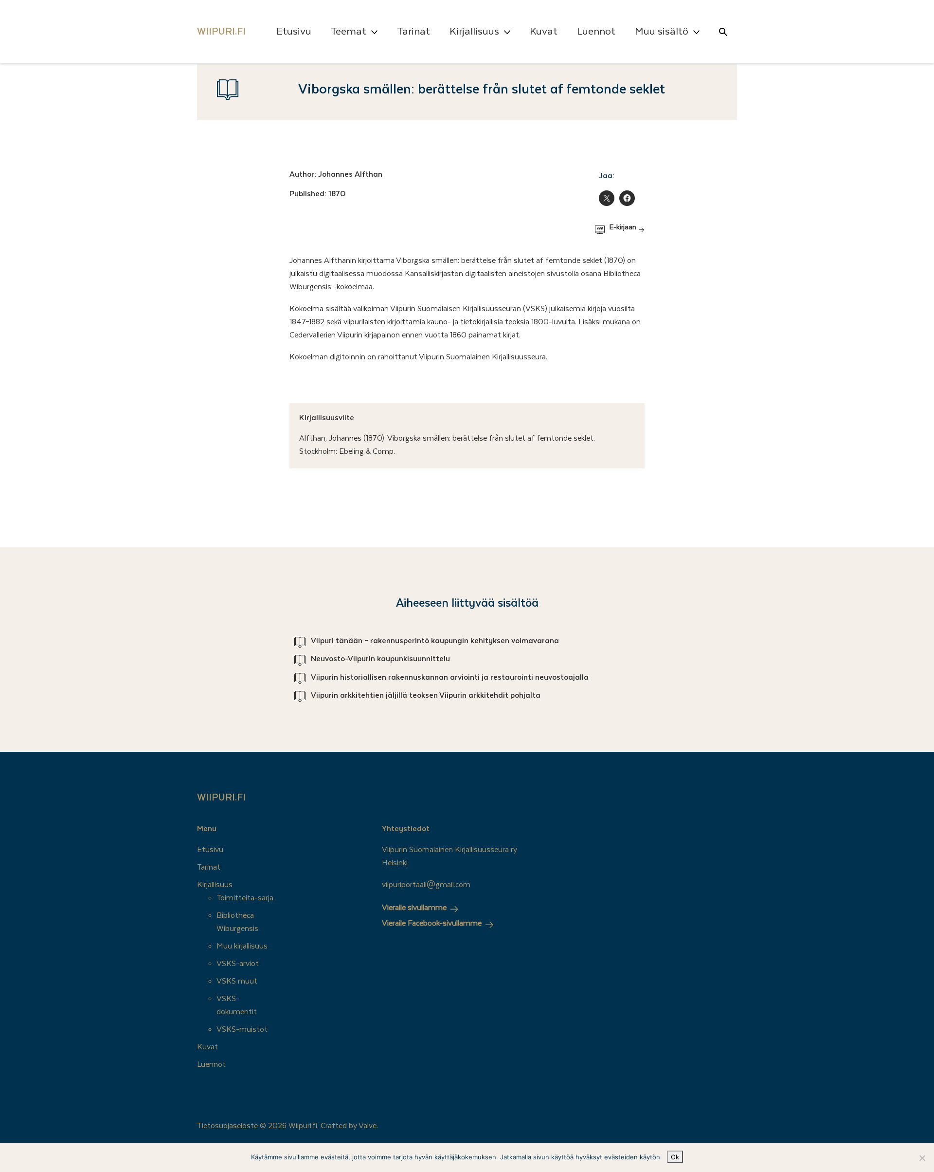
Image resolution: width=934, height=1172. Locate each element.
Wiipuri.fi (221, 797)
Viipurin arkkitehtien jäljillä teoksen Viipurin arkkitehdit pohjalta (425, 695)
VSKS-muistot (242, 1029)
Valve (368, 1125)
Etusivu (293, 31)
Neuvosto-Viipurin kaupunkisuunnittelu (380, 658)
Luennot (596, 31)
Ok (675, 1157)
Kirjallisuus (474, 31)
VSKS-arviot (237, 963)
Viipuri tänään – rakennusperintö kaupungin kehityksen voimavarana (435, 640)
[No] (922, 1158)
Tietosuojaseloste (227, 1125)
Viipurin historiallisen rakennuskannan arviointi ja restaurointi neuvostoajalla (450, 677)
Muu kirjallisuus (242, 946)
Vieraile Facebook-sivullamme (432, 923)
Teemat (348, 31)
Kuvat (543, 31)
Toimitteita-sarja (244, 897)
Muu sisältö (661, 31)
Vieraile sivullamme (414, 907)
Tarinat (413, 31)
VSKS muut (236, 981)
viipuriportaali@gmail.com (426, 884)
